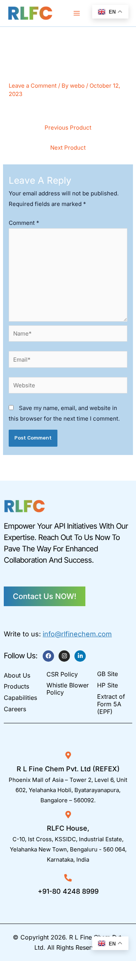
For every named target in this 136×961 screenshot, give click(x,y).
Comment (24, 222)
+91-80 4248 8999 (68, 891)
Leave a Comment (33, 85)
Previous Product (68, 127)
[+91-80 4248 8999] (68, 878)
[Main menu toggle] (77, 13)
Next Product (68, 147)
